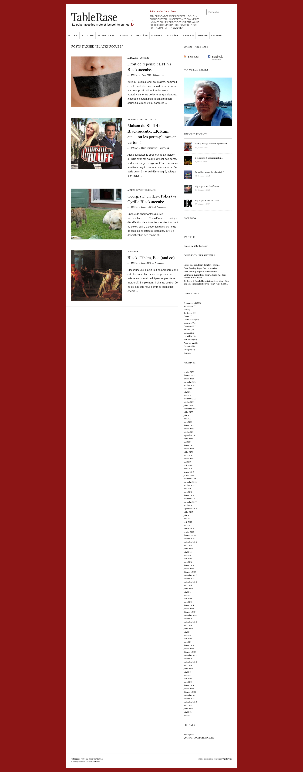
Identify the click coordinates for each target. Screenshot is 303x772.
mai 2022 (187, 418)
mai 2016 (187, 555)
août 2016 (188, 545)
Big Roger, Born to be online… (207, 264)
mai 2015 (187, 595)
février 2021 (189, 445)
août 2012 (188, 705)
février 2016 (189, 565)
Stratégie (142, 35)
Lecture (216, 35)
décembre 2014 (190, 611)
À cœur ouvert (106, 35)
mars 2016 (188, 561)
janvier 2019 (189, 475)
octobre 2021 (189, 431)
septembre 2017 (190, 508)
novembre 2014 (190, 615)
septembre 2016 (190, 541)
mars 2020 (188, 455)
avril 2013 (188, 678)
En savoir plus (176, 28)
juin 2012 (187, 711)
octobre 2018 (189, 485)
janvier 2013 (189, 688)
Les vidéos (172, 35)
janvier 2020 (189, 458)
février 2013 (189, 685)
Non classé (188, 339)
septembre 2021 (190, 435)
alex (185, 309)
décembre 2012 (190, 691)
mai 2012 (187, 715)
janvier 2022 (189, 428)
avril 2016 (188, 558)
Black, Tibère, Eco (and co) (151, 257)
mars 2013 (188, 681)
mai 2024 (187, 395)
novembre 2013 (190, 655)
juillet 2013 (188, 668)
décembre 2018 (190, 478)
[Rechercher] (229, 12)
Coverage (188, 35)
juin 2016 (187, 551)
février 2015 (189, 605)
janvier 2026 (189, 371)
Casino (186, 316)
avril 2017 (188, 521)
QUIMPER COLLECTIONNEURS (199, 737)
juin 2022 (187, 415)
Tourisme (187, 352)
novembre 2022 (190, 408)
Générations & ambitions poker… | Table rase (202, 274)
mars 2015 (188, 601)
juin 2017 (187, 515)
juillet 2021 (188, 438)
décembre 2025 (190, 375)
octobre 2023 (189, 401)
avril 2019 (188, 465)
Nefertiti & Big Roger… (194, 277)
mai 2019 (187, 461)
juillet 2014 (188, 628)
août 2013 (188, 665)
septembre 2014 (190, 621)
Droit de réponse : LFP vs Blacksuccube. (149, 66)
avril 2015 (188, 598)
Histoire (202, 35)
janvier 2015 (189, 608)
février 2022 (189, 425)
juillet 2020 (188, 451)
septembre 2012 (190, 701)
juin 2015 (187, 591)
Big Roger (188, 312)
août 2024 (188, 388)
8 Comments (158, 75)
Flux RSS (193, 56)
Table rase (75, 758)
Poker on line (189, 342)
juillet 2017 (188, 511)
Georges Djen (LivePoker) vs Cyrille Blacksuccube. (152, 198)
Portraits (126, 35)
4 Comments (158, 263)
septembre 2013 (190, 661)
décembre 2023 (190, 398)
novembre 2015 (190, 575)
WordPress (95, 761)
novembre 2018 (190, 481)
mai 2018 (187, 488)
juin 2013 (187, 671)
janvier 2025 (189, 378)
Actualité (87, 35)
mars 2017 (188, 525)
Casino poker (189, 319)
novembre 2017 (190, 501)
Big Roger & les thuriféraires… (206, 271)
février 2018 (189, 495)
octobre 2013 (189, 658)
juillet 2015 (188, 588)
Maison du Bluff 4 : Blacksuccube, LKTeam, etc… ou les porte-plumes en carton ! (152, 134)
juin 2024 (187, 391)
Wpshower (226, 758)
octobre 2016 (189, 538)
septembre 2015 (190, 581)
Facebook (217, 56)
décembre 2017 (190, 498)
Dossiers (156, 35)
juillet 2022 (188, 411)
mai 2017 (187, 518)
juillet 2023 (188, 405)
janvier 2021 (189, 448)
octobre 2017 (189, 505)
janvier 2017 (189, 531)
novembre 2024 (190, 381)
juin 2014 (187, 631)
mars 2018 (188, 491)
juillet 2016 (188, 548)
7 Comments (163, 148)
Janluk (134, 75)
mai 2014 (187, 635)
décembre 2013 (190, 651)
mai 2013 (187, 675)
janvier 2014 (189, 648)
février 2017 (189, 528)
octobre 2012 (189, 698)
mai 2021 (187, 441)
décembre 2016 (190, 535)
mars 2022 (188, 421)
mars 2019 (188, 468)
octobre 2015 (189, 578)
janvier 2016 (189, 568)
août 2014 (188, 625)
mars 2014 (188, 641)
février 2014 (189, 645)
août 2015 (188, 585)
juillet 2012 (188, 708)
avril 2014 (188, 638)
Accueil (73, 35)
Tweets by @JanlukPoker (196, 246)
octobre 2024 (189, 385)
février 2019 (189, 471)
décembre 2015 (190, 571)
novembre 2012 (190, 695)
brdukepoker (189, 734)
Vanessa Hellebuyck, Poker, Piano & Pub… (210, 283)
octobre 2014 (189, 618)
